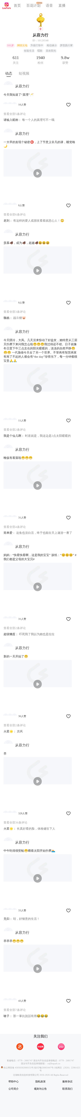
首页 (17, 5)
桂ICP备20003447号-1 (44, 1067)
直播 (61, 5)
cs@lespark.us (53, 1063)
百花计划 (33, 5)
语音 (49, 5)
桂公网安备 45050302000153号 (18, 1067)
